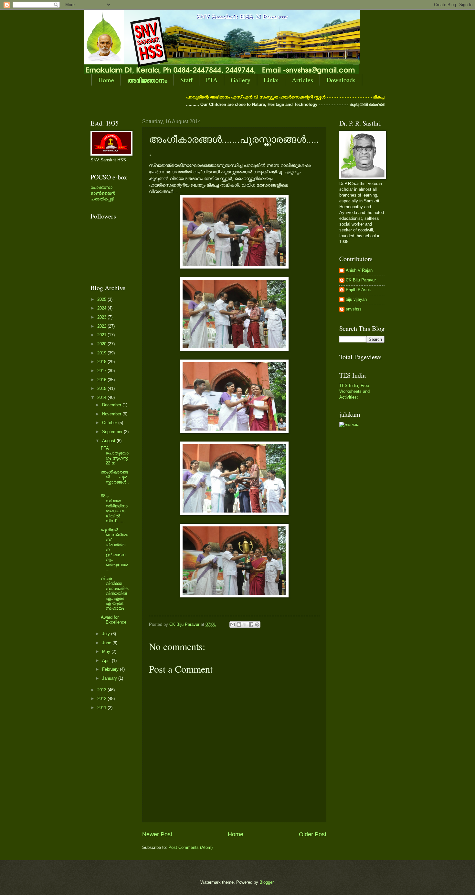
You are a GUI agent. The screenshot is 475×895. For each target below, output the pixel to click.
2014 (102, 397)
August (109, 440)
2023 (102, 317)
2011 (102, 707)
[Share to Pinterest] (257, 624)
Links (271, 80)
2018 (102, 361)
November (112, 414)
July (106, 633)
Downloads (340, 80)
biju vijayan (356, 299)
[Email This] (232, 624)
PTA (211, 80)
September (113, 431)
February (111, 669)
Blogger (266, 882)
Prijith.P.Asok (358, 289)
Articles (302, 80)
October (110, 422)
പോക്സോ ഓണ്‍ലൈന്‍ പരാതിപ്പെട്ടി (102, 193)
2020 (102, 343)
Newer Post (157, 834)
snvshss (354, 309)
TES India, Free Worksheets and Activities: (354, 391)
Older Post (312, 834)
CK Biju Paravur (361, 280)
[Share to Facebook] (251, 624)
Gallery (240, 80)
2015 (102, 388)
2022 (102, 326)
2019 (102, 353)
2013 (102, 689)
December (112, 404)
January (110, 678)
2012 (102, 698)
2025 (102, 299)
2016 (102, 379)
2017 (102, 370)
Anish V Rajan (359, 270)
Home (106, 80)
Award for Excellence (113, 620)
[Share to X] (245, 624)
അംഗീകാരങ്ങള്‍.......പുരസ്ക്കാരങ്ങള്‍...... (115, 479)
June (107, 642)
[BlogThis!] (239, 624)
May (106, 651)
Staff (186, 80)
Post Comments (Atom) (190, 847)
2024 (102, 308)
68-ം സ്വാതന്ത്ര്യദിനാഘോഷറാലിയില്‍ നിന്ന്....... (114, 508)
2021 (102, 334)
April (107, 660)
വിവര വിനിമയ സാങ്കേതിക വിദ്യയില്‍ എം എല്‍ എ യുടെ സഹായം (114, 593)
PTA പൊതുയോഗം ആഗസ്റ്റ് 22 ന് (115, 455)
